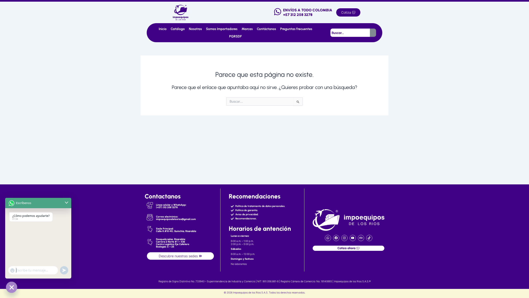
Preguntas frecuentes (296, 29)
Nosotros (195, 29)
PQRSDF (235, 36)
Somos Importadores (221, 29)
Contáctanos (266, 29)
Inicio (163, 29)
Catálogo (178, 29)
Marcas (247, 29)
